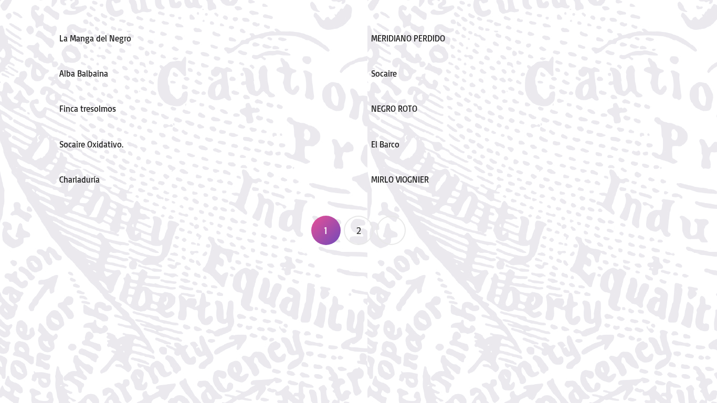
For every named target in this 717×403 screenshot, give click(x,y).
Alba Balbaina (83, 73)
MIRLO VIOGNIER (400, 179)
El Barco (385, 144)
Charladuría (79, 179)
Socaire (384, 73)
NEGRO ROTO (394, 108)
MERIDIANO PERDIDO (408, 38)
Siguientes (391, 230)
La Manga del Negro (95, 38)
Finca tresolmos (87, 108)
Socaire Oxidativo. (91, 144)
